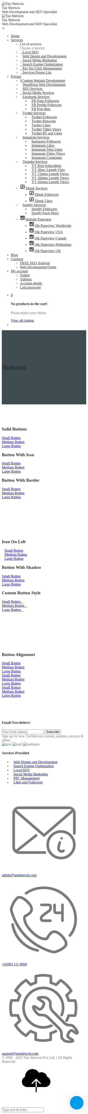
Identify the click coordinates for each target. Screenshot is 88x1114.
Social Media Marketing (40, 60)
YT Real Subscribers (46, 166)
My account (19, 271)
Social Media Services (38, 93)
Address (26, 279)
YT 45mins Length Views (50, 182)
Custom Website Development (43, 80)
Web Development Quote (38, 267)
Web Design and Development (44, 56)
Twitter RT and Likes (47, 133)
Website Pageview (38, 219)
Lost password (30, 287)
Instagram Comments (47, 157)
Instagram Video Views (48, 153)
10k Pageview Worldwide (52, 226)
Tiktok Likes (43, 201)
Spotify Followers (44, 209)
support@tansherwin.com (20, 1053)
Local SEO (31, 52)
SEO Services (32, 89)
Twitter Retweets (44, 121)
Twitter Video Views (46, 129)
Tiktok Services (36, 188)
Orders (25, 275)
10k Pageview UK (47, 251)
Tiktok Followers (46, 194)
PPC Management (26, 778)
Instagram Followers (46, 141)
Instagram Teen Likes (47, 149)
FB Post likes (41, 109)
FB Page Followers (45, 101)
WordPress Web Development (44, 85)
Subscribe (52, 732)
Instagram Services (36, 137)
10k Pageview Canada (50, 238)
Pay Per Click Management (42, 68)
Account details (31, 283)
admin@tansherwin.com (19, 875)
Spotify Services (34, 205)
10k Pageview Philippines (52, 244)
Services (17, 40)
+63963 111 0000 (14, 964)
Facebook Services (36, 97)
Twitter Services (34, 113)
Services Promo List (37, 72)
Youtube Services (35, 162)
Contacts (17, 259)
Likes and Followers (28, 782)
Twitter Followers (44, 117)
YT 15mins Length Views (50, 174)
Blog (14, 255)
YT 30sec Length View (48, 170)
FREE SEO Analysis (35, 263)
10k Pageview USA (48, 232)
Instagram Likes (43, 145)
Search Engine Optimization (43, 64)
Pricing (16, 76)
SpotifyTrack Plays (45, 213)
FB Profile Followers (47, 105)
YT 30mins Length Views (50, 178)
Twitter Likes (41, 125)
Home (15, 36)
